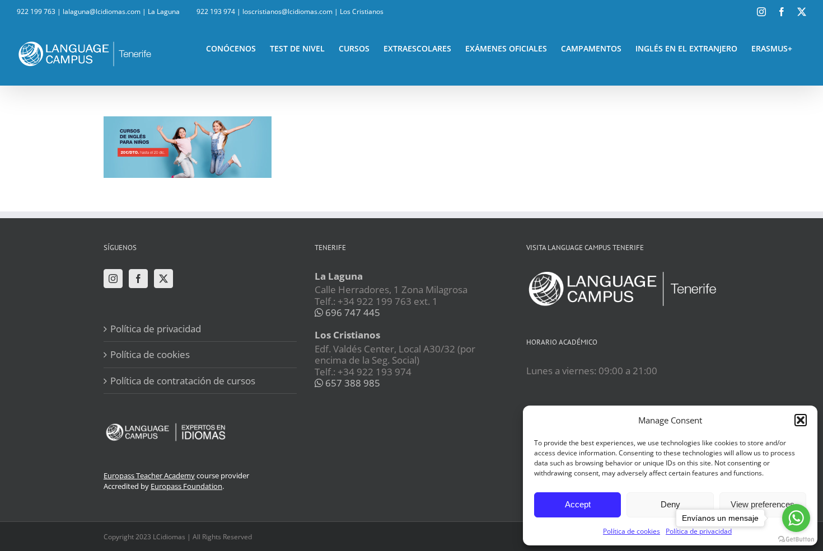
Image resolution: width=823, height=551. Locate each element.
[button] (800, 420)
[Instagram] (113, 278)
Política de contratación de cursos (182, 380)
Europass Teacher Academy (149, 475)
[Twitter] (163, 278)
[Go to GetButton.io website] (796, 539)
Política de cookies (631, 531)
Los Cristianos (362, 11)
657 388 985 (351, 382)
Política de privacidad (155, 328)
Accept (578, 504)
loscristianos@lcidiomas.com (287, 11)
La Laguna (164, 11)
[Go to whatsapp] (796, 518)
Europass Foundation (186, 486)
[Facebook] (138, 278)
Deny (670, 504)
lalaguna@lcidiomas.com (102, 11)
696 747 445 (351, 312)
